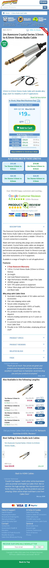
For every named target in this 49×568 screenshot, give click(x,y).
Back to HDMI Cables (24, 473)
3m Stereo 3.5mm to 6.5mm (12, 414)
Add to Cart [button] (25, 128)
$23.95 (13, 176)
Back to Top (24, 561)
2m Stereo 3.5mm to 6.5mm (12, 406)
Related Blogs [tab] (16, 351)
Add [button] (40, 401)
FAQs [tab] (12, 357)
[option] (24, 57)
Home (7, 13)
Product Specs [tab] (16, 338)
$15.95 (13, 163)
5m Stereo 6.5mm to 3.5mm (12, 421)
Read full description (38, 97)
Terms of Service (32, 532)
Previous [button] (3, 454)
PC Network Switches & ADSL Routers (29, 432)
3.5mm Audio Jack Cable (19, 13)
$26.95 (36, 176)
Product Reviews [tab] (18, 344)
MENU (44, 2)
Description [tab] (15, 226)
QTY (21, 121)
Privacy (28, 535)
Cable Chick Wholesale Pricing (12, 537)
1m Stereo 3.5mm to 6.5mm (12, 399)
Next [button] (45, 454)
